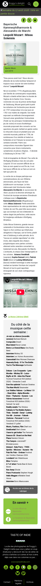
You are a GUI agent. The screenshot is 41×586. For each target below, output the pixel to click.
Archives (29, 582)
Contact (7, 582)
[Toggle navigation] (36, 4)
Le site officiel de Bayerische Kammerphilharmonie (21, 511)
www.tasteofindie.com (20, 562)
